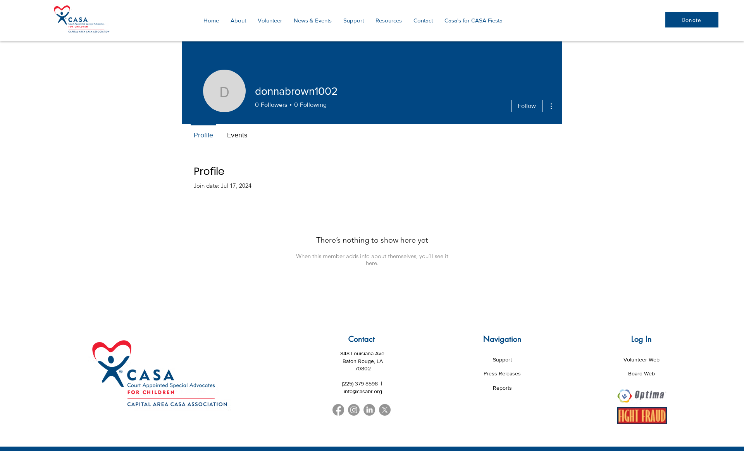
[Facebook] (338, 410)
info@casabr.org (363, 391)
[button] (389, 20)
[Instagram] (354, 410)
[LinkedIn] (369, 410)
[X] (385, 410)
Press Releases (502, 373)
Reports (502, 388)
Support (502, 359)
